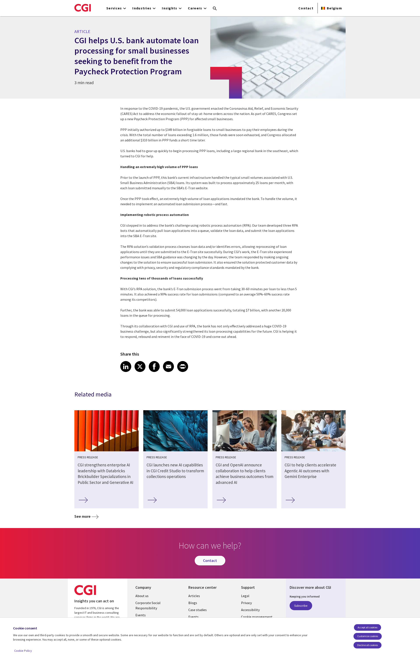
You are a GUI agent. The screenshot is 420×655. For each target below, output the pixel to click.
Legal (245, 596)
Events (140, 615)
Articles (194, 596)
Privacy (246, 603)
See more (82, 516)
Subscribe (301, 606)
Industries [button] (141, 8)
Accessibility (250, 610)
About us (142, 596)
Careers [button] (195, 8)
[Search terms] (214, 8)
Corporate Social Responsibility (148, 605)
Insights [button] (169, 8)
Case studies (197, 610)
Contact (305, 8)
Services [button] (114, 8)
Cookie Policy (23, 651)
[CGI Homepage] (82, 7)
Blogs (192, 603)
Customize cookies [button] (367, 636)
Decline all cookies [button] (367, 645)
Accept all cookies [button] (367, 627)
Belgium (334, 8)
